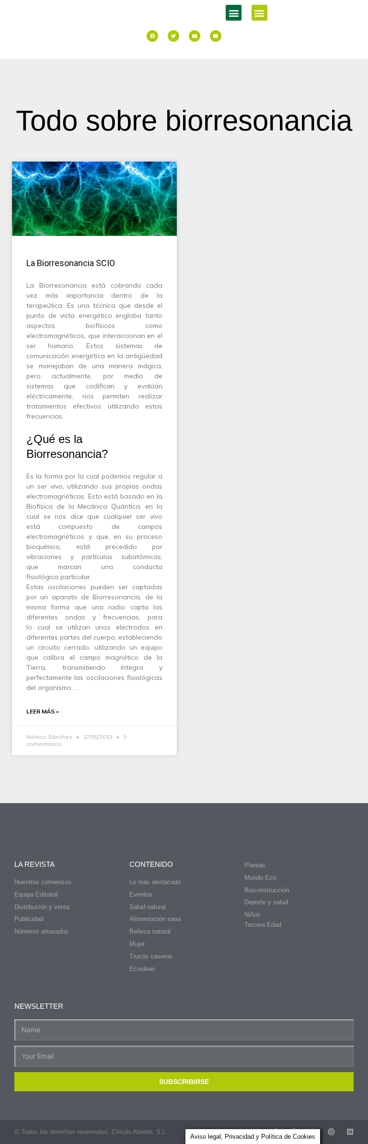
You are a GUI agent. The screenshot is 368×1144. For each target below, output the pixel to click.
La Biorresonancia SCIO (70, 263)
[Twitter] (173, 36)
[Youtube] (194, 36)
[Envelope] (215, 36)
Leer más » (42, 711)
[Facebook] (152, 36)
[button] (234, 13)
